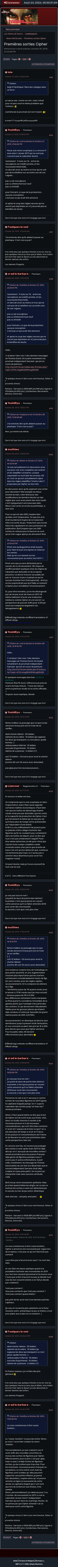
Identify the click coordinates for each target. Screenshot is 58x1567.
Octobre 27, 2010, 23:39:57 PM (17, 134)
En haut (7, 1537)
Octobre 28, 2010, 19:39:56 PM (17, 1063)
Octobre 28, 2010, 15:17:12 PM (17, 791)
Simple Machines (36, 1564)
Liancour (14, 785)
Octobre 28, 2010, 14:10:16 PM (17, 717)
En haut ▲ (40, 1561)
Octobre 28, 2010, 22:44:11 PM (17, 1409)
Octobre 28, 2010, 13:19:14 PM (17, 278)
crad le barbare (18, 273)
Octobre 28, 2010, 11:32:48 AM (17, 231)
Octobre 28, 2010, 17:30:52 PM (17, 932)
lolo (10, 72)
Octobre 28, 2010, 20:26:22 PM (17, 1336)
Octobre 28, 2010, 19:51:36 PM (17, 1234)
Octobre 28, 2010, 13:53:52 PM (17, 454)
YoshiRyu (14, 129)
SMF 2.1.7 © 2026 (22, 1564)
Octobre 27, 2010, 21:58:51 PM (17, 77)
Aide (15, 1561)
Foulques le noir (18, 226)
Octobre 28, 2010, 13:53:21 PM (17, 408)
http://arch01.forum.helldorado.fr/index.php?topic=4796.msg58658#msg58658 (26, 670)
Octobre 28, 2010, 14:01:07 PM (17, 637)
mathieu (13, 449)
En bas (6, 59)
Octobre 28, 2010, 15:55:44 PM (17, 890)
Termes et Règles (26, 1561)
